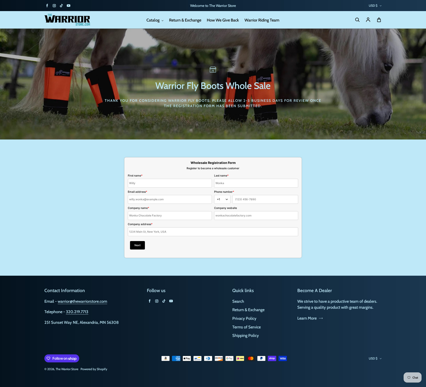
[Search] (357, 20)
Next (137, 245)
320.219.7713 (77, 311)
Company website (225, 208)
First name (135, 175)
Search (238, 301)
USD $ (373, 6)
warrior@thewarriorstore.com (82, 301)
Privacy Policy (244, 318)
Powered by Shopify (94, 369)
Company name (138, 208)
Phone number (224, 191)
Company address (140, 224)
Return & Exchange (185, 20)
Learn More (307, 318)
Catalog (153, 20)
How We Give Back (223, 20)
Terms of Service (246, 327)
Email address (137, 191)
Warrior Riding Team (262, 20)
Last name (221, 175)
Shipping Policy (245, 335)
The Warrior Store (67, 369)
